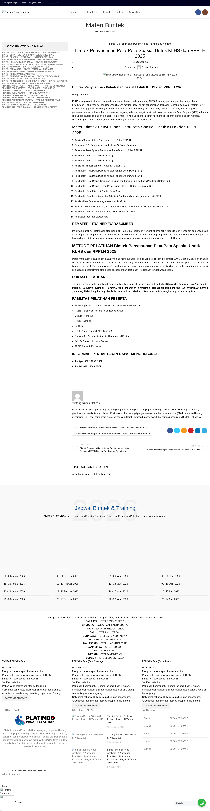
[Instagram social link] (205, 12)
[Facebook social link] (198, 12)
